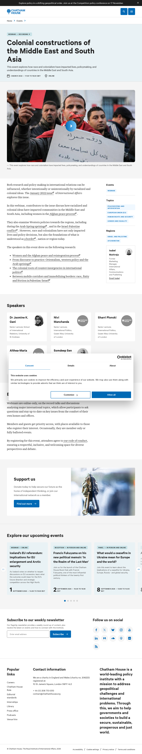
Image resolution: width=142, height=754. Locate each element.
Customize (69, 395)
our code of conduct (75, 440)
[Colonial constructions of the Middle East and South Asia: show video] (71, 126)
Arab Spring (32, 226)
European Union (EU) (117, 212)
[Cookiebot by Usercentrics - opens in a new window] (119, 358)
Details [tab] (71, 365)
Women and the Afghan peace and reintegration (45, 255)
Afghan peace (62, 214)
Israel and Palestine (117, 236)
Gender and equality (117, 221)
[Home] (16, 11)
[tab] (65, 601)
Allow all (111, 395)
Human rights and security (120, 217)
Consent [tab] (29, 365)
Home (9, 20)
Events (20, 20)
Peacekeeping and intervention (116, 207)
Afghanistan (113, 241)
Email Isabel (114, 278)
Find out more (24, 503)
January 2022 (41, 193)
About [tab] (113, 365)
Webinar (111, 190)
